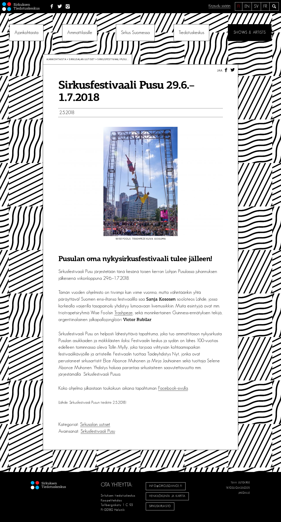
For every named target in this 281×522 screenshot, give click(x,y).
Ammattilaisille (79, 32)
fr (265, 6)
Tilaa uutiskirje (240, 482)
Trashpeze (123, 312)
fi (238, 6)
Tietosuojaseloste (238, 487)
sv (256, 6)
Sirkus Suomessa (135, 32)
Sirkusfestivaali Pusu (98, 431)
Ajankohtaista (26, 32)
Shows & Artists (250, 32)
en (247, 6)
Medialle (244, 493)
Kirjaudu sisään (220, 6)
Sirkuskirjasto (160, 506)
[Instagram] (68, 6)
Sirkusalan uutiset (82, 59)
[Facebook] (51, 6)
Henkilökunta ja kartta (167, 496)
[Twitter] (59, 6)
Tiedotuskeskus (191, 32)
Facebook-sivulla (173, 388)
